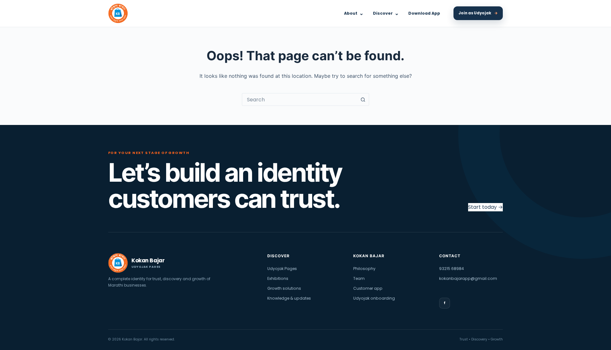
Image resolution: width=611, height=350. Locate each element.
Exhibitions (277, 278)
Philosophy (364, 268)
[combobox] (299, 99)
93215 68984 (451, 268)
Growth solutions (284, 288)
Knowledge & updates (289, 298)
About (353, 13)
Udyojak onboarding (374, 298)
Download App (424, 13)
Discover (386, 13)
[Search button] (363, 99)
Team (359, 278)
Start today (485, 207)
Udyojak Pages (282, 268)
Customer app (368, 288)
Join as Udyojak (478, 13)
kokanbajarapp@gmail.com (468, 278)
